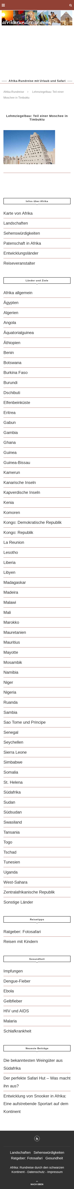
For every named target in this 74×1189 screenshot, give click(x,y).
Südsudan (12, 812)
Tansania (11, 832)
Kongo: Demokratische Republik (32, 522)
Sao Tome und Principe (24, 722)
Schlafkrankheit (17, 1031)
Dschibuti (11, 392)
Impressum (55, 1172)
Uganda (10, 872)
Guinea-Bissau (16, 462)
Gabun (9, 422)
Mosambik (12, 662)
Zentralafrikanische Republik (29, 892)
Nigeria (9, 692)
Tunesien (11, 862)
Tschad (9, 852)
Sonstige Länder (18, 902)
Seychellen (13, 742)
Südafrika (12, 792)
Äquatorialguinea (18, 332)
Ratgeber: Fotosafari (22, 931)
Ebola (8, 991)
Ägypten (10, 302)
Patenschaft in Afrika (22, 243)
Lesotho (10, 552)
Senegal (10, 732)
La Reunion (13, 542)
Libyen (9, 572)
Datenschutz (36, 1172)
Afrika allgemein (17, 292)
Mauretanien (14, 632)
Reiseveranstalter (19, 263)
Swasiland (12, 822)
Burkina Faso (15, 372)
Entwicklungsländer (20, 253)
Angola (9, 322)
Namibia (10, 672)
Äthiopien (11, 342)
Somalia (10, 772)
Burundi (10, 382)
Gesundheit (54, 1158)
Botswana (12, 362)
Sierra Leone (15, 752)
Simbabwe (12, 762)
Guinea (10, 452)
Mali (7, 612)
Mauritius (11, 642)
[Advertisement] (37, 52)
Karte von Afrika (18, 213)
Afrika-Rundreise (13, 91)
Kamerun (11, 472)
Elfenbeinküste (16, 402)
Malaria (10, 1021)
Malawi (9, 602)
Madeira (10, 592)
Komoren (11, 512)
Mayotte (10, 652)
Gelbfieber (12, 1001)
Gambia (10, 432)
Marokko (11, 622)
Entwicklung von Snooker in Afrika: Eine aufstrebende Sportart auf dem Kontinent (35, 1104)
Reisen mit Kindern (20, 941)
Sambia (10, 712)
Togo (7, 842)
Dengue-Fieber (16, 981)
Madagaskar (14, 582)
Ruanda (10, 702)
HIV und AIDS (16, 1011)
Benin (8, 352)
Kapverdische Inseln (21, 492)
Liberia (9, 562)
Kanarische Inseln (19, 482)
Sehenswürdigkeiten (21, 233)
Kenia (8, 502)
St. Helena (13, 782)
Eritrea (9, 412)
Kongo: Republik (18, 532)
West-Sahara (15, 882)
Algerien (10, 312)
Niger (8, 682)
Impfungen (13, 971)
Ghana (9, 442)
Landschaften (15, 223)
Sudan (9, 802)
